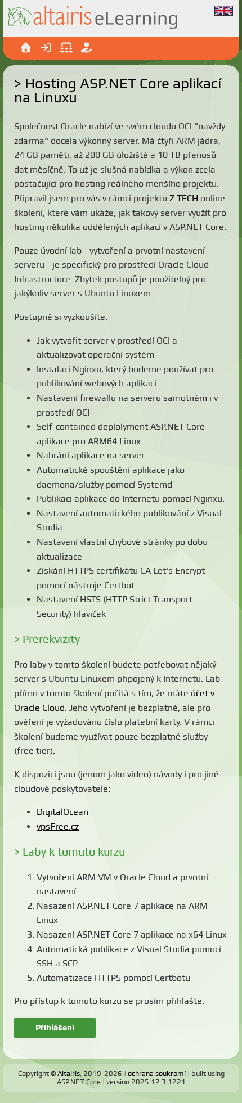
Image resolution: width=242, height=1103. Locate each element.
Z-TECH (183, 198)
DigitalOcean (62, 812)
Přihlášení (54, 1028)
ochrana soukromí (157, 1073)
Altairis (68, 1073)
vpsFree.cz (58, 826)
